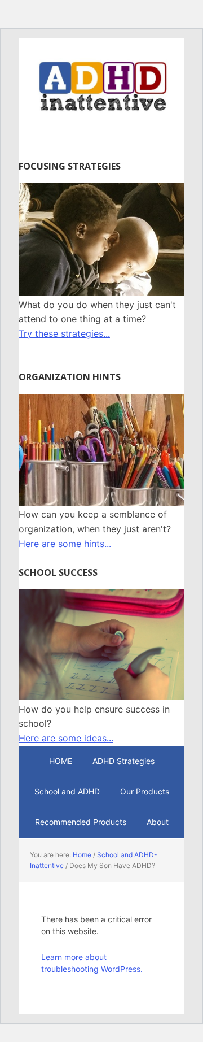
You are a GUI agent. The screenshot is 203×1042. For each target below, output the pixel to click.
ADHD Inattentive (101, 86)
